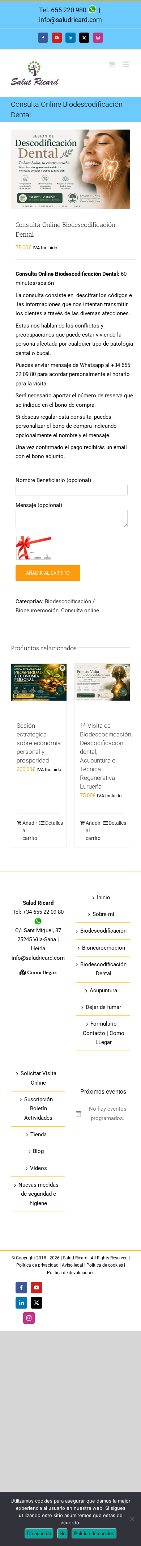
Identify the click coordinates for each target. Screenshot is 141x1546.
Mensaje (39, 505)
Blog (38, 1151)
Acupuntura (103, 990)
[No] (132, 1518)
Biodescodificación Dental (103, 969)
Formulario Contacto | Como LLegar (103, 1033)
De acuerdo (39, 1533)
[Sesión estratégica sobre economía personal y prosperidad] (39, 689)
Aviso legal (72, 1265)
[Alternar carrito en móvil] (111, 64)
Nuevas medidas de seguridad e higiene (38, 1194)
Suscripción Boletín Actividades (38, 1108)
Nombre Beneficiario (53, 480)
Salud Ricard (76, 1257)
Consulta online (80, 610)
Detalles (53, 823)
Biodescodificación (103, 931)
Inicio (103, 897)
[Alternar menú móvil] (126, 64)
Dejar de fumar (103, 1007)
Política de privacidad (38, 1265)
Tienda (38, 1134)
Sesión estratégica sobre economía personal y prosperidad (39, 743)
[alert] (103, 1113)
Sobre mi (103, 914)
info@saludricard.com (70, 20)
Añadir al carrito (48, 573)
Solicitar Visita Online (38, 1078)
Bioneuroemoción (103, 948)
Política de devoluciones (70, 1272)
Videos (38, 1168)
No (62, 1533)
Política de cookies (104, 1265)
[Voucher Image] (34, 548)
